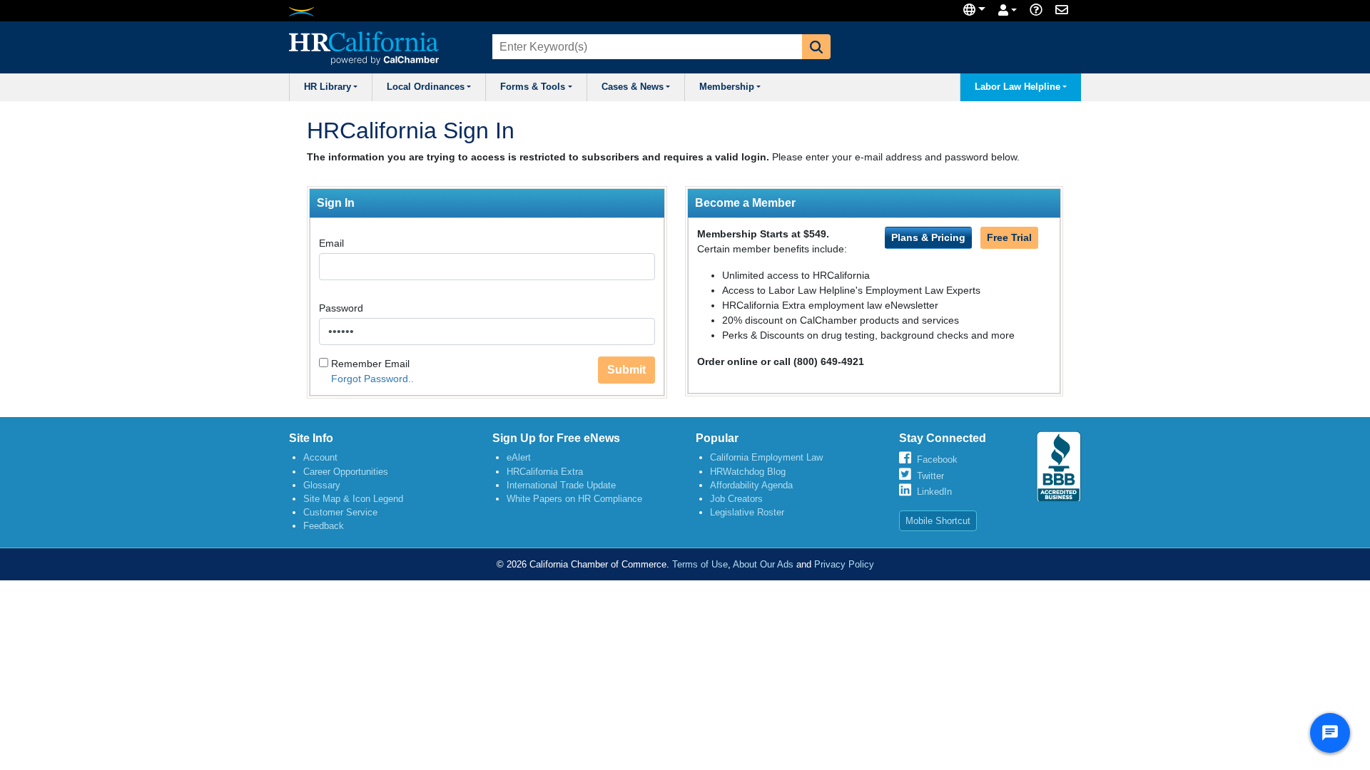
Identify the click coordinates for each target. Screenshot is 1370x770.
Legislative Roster (747, 512)
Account (320, 457)
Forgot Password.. (372, 378)
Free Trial (1009, 237)
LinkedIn (934, 491)
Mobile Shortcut (937, 520)
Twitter (930, 476)
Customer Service (340, 512)
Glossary (321, 485)
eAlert (519, 457)
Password (341, 308)
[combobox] (645, 46)
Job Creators (736, 498)
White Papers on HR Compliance (574, 498)
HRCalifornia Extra (545, 471)
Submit (626, 370)
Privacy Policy (844, 564)
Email (331, 243)
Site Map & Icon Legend (353, 498)
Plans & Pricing (928, 237)
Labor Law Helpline (1017, 87)
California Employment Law (766, 457)
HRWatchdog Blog (748, 471)
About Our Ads (763, 564)
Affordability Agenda (751, 485)
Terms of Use (700, 564)
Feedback (323, 525)
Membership (726, 87)
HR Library (327, 87)
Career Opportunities (345, 471)
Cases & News (633, 87)
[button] (816, 46)
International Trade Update (561, 485)
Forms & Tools (532, 87)
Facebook (937, 459)
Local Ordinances (426, 87)
